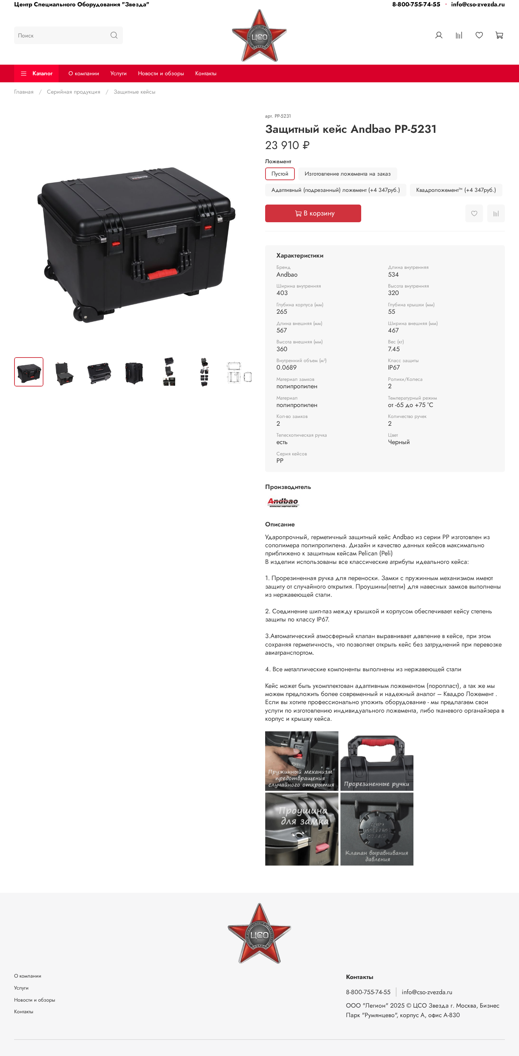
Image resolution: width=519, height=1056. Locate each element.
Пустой (280, 174)
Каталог (42, 73)
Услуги (119, 73)
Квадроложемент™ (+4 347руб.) (456, 190)
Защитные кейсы (134, 92)
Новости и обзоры (161, 73)
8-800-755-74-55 (416, 4)
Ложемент (278, 161)
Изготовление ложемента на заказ (348, 174)
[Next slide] (242, 231)
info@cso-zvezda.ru (478, 4)
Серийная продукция (73, 92)
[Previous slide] (25, 231)
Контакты (205, 73)
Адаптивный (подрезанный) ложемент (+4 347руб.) (336, 190)
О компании (83, 73)
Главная (24, 92)
